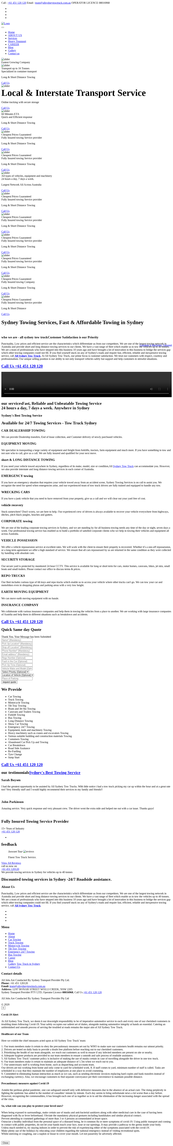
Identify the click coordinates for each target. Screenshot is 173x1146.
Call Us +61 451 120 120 (22, 366)
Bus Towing (14, 954)
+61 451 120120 (10, 869)
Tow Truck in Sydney (28, 963)
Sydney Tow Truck (123, 466)
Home (11, 32)
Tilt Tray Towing (17, 948)
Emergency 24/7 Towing (21, 951)
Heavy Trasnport (17, 41)
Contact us (13, 53)
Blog (10, 47)
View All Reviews (11, 863)
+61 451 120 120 (17, 2)
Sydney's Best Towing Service (54, 772)
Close (5, 1143)
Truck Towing (15, 942)
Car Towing (14, 939)
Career (11, 957)
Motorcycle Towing (18, 945)
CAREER (13, 44)
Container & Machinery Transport (156, 345)
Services (12, 38)
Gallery (12, 50)
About (11, 936)
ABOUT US (15, 35)
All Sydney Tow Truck (28, 905)
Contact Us (14, 967)
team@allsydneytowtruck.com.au (53, 2)
